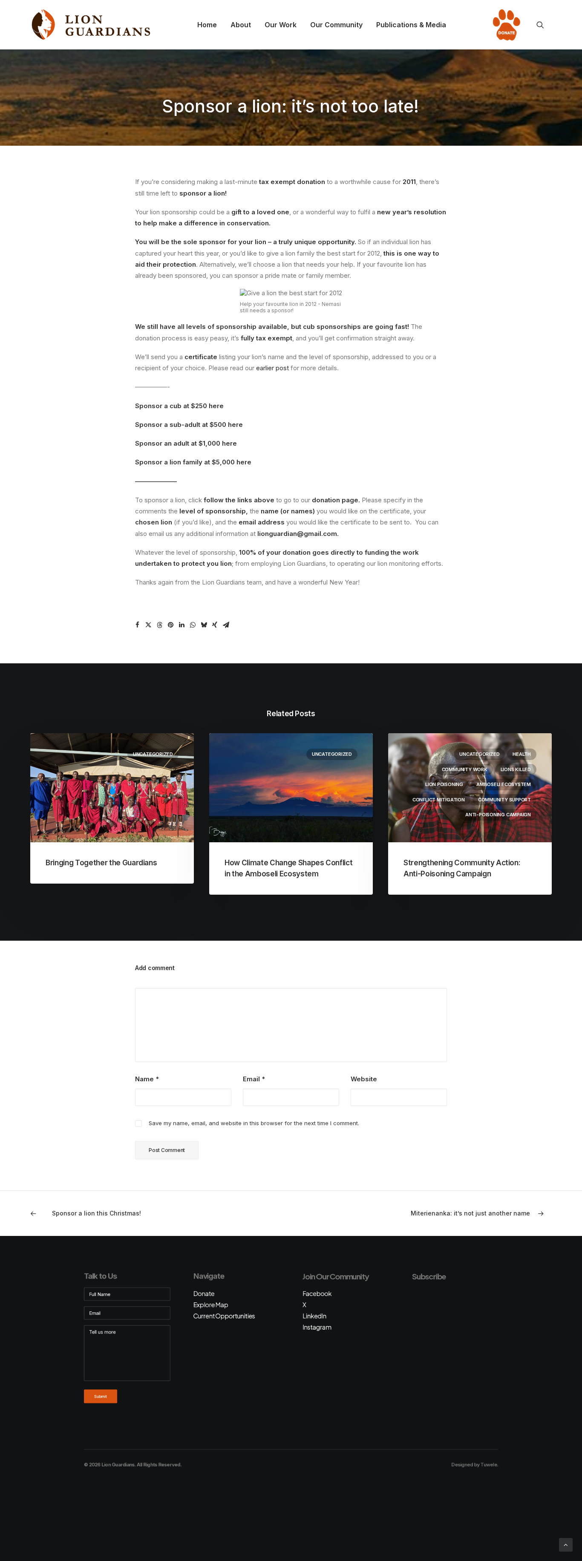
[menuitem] (207, 24)
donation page (335, 500)
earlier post (272, 368)
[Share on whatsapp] (192, 625)
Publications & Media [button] (411, 24)
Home (207, 24)
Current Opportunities (224, 1316)
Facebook (317, 1293)
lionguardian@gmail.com (297, 534)
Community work (464, 769)
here (216, 406)
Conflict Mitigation (438, 800)
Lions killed (516, 769)
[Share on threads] (159, 625)
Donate (504, 24)
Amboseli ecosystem (503, 784)
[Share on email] (226, 625)
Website (364, 1079)
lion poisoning (444, 784)
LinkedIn (314, 1316)
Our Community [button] (336, 24)
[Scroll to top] (566, 1544)
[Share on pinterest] (170, 625)
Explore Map (210, 1305)
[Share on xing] (215, 625)
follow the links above (239, 500)
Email (254, 1079)
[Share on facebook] (137, 625)
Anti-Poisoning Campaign (498, 815)
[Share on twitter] (148, 625)
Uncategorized (153, 754)
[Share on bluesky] (204, 625)
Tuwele (488, 1465)
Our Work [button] (281, 24)
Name (147, 1079)
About (240, 24)
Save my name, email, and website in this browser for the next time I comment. (254, 1123)
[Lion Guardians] (90, 25)
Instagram (317, 1327)
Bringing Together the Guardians (101, 862)
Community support (504, 800)
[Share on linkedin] (181, 625)
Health (522, 754)
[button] (544, 24)
